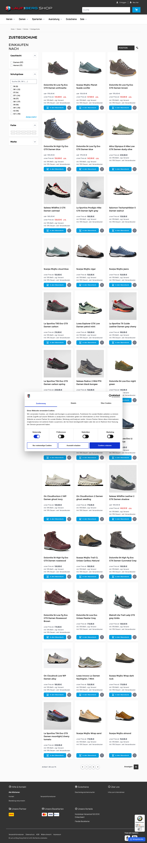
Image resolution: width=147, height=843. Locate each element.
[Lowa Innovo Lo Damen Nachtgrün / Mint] (90, 658)
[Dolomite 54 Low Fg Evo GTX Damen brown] (123, 67)
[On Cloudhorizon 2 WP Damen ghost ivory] (57, 479)
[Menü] (143, 816)
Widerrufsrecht (46, 834)
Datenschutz (30, 834)
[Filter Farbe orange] (29, 133)
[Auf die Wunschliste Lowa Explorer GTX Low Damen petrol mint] (102, 342)
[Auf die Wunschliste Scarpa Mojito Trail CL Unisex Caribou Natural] (102, 577)
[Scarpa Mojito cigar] (90, 251)
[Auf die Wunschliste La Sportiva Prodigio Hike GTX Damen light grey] (102, 230)
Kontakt (11, 796)
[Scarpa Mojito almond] (123, 716)
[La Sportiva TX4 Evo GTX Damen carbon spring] (57, 363)
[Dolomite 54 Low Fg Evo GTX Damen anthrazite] (57, 67)
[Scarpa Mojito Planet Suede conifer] (90, 67)
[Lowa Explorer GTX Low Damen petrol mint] (90, 306)
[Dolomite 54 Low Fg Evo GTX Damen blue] (90, 129)
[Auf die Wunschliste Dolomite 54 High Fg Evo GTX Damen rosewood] (69, 577)
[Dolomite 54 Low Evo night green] (123, 363)
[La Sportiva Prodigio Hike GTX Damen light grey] (90, 190)
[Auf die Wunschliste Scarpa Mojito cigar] (102, 285)
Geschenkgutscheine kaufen (85, 792)
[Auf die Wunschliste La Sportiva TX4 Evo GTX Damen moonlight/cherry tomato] (69, 755)
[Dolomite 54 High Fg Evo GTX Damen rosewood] (57, 540)
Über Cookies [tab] (106, 403)
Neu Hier (136, 2)
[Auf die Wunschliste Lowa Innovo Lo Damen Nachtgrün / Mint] (102, 695)
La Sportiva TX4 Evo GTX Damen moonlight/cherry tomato (56, 736)
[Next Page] (97, 767)
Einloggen (122, 2)
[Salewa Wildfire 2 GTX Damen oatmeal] (57, 190)
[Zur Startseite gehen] (29, 8)
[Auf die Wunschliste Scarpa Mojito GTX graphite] (69, 458)
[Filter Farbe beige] (13, 133)
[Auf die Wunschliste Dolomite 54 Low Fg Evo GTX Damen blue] (102, 169)
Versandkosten (65, 103)
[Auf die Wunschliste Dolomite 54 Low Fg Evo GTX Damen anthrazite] (69, 108)
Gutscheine (71, 19)
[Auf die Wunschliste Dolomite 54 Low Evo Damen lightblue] (102, 458)
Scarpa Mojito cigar (86, 269)
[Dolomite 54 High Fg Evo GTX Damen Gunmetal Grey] (123, 540)
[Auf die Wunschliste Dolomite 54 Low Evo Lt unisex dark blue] (135, 458)
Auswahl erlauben (74, 445)
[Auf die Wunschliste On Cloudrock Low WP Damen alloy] (69, 695)
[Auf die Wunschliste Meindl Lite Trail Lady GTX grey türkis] (135, 637)
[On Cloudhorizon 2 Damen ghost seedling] (90, 479)
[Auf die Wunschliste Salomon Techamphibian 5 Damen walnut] (135, 230)
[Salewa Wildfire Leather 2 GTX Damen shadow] (123, 479)
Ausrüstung (54, 19)
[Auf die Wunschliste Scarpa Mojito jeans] (135, 285)
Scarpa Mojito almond (120, 733)
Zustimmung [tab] (41, 403)
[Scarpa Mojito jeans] (123, 251)
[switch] (61, 436)
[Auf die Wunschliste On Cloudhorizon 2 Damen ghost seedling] (102, 519)
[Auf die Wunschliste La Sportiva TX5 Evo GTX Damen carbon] (69, 342)
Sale (82, 19)
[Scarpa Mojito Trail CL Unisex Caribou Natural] (90, 540)
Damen (22, 19)
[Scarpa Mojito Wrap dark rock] (123, 658)
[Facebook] (127, 838)
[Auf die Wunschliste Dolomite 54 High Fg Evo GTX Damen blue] (69, 169)
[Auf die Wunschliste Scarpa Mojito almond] (135, 755)
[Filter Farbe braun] (34, 131)
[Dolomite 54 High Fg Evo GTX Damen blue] (57, 129)
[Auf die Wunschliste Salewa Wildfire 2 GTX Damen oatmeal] (69, 230)
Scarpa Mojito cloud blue (56, 269)
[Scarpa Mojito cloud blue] (57, 251)
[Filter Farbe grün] (23, 131)
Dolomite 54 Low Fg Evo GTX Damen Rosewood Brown (56, 618)
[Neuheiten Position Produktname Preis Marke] (126, 48)
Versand (61, 100)
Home (12, 29)
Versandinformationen (48, 796)
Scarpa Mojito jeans (119, 269)
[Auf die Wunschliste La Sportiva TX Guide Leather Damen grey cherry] (135, 342)
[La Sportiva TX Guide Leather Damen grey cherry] (123, 306)
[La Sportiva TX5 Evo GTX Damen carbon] (57, 306)
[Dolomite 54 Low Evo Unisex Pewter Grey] (90, 598)
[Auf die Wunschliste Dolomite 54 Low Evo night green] (135, 400)
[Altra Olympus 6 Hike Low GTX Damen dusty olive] (123, 129)
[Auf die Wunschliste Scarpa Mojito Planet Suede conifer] (102, 108)
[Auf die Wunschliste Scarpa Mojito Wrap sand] (102, 755)
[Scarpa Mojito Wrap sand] (90, 716)
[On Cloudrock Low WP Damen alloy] (57, 658)
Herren (9, 19)
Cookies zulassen (105, 445)
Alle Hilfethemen (14, 792)
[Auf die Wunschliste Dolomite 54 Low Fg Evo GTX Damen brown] (135, 108)
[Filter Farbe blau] (18, 131)
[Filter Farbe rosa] (34, 133)
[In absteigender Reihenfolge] (137, 48)
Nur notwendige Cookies (42, 445)
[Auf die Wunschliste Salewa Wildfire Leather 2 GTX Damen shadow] (135, 519)
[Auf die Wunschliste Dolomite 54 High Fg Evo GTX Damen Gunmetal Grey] (135, 577)
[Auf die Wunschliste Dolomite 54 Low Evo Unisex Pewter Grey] (102, 637)
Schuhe (25, 29)
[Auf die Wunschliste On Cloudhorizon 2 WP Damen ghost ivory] (69, 519)
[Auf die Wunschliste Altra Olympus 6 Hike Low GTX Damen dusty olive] (135, 169)
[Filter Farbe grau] (13, 131)
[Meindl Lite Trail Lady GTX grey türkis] (123, 598)
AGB (37, 834)
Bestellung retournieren (17, 801)
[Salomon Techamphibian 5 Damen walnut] (123, 190)
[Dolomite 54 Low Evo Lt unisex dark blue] (123, 421)
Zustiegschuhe (35, 29)
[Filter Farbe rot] (18, 133)
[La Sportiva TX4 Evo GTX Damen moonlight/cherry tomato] (57, 716)
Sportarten (37, 19)
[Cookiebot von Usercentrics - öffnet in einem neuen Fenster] (110, 396)
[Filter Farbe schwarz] (29, 131)
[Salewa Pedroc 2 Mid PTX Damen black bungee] (90, 363)
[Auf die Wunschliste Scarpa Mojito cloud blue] (69, 285)
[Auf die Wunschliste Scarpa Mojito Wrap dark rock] (135, 695)
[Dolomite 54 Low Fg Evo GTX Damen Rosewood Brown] (57, 598)
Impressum (57, 834)
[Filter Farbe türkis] (23, 133)
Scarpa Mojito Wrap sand (88, 733)
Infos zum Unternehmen (116, 792)
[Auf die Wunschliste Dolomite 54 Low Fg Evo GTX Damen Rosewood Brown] (69, 637)
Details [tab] (73, 403)
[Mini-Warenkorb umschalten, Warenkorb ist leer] (136, 10)
